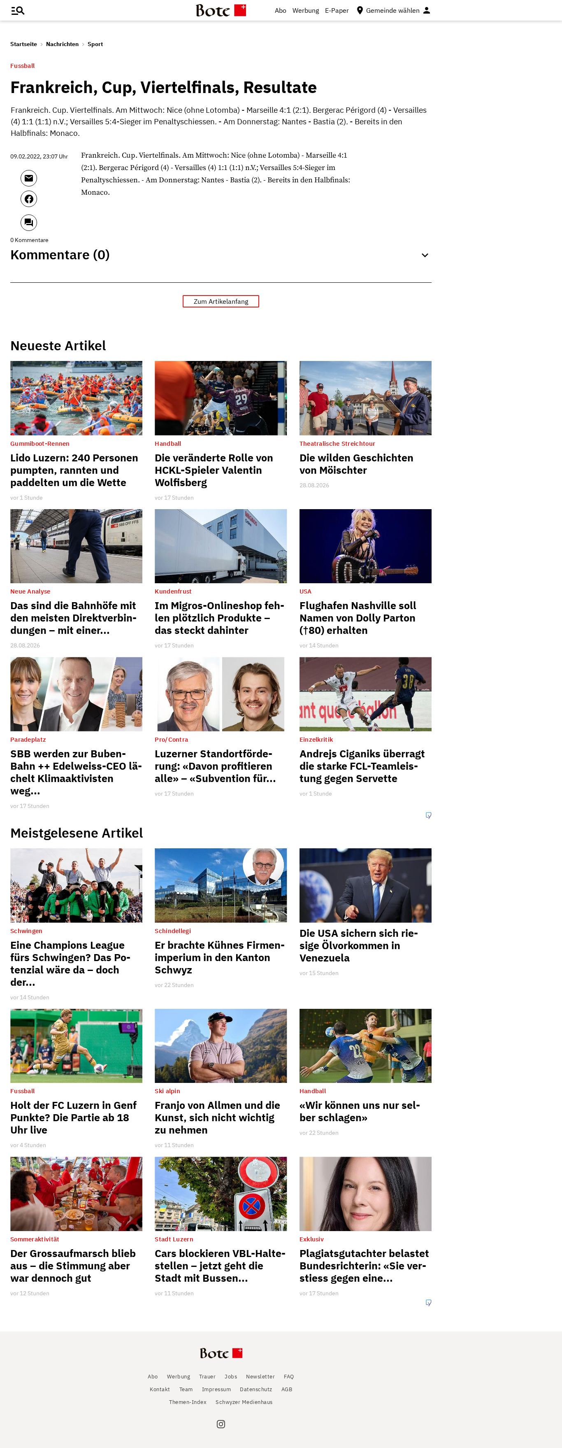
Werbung (306, 10)
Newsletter (260, 1376)
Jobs (231, 1376)
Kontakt (160, 1389)
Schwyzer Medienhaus (244, 1402)
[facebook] (51, 202)
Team (186, 1389)
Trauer (207, 1376)
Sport (95, 44)
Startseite (23, 44)
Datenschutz (256, 1389)
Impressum (216, 1389)
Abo (280, 10)
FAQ (289, 1376)
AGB (287, 1389)
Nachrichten (62, 44)
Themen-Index (188, 1402)
